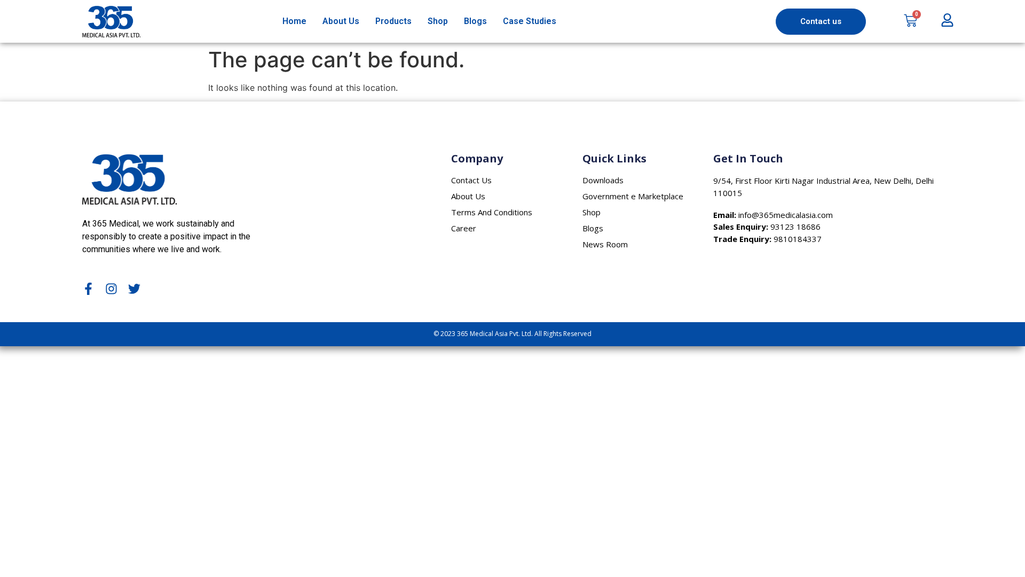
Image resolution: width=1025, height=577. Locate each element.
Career (463, 228)
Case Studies (529, 21)
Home (294, 21)
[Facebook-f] (88, 289)
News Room (605, 244)
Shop (438, 21)
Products (393, 21)
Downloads (603, 180)
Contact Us (471, 180)
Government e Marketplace (632, 196)
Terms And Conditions (491, 212)
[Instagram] (111, 289)
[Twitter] (134, 289)
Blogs (475, 21)
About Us (340, 21)
